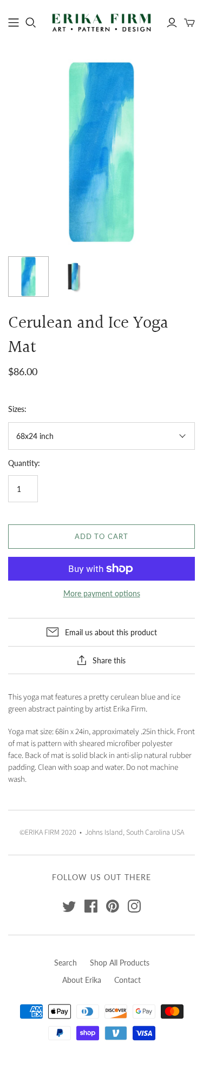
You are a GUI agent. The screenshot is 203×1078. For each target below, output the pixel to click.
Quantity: (24, 463)
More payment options (101, 593)
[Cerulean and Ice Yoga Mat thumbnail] (28, 276)
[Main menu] (13, 22)
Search (65, 962)
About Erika (81, 979)
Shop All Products (119, 962)
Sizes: (17, 409)
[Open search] (30, 22)
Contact (127, 979)
